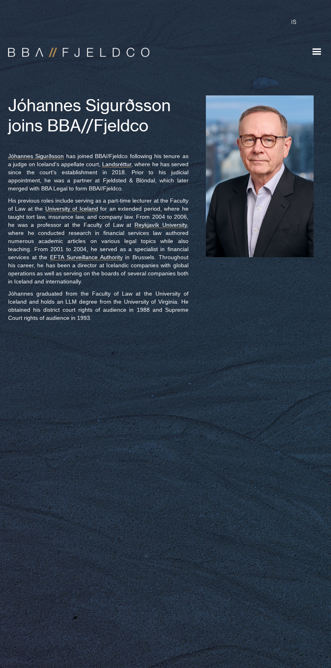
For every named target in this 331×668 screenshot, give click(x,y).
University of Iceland (71, 208)
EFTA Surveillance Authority (86, 257)
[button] (317, 51)
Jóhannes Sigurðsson (36, 156)
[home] (74, 48)
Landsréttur (116, 164)
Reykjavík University (160, 225)
